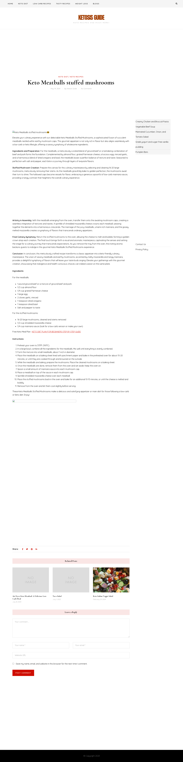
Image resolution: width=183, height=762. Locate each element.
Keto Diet (23, 4)
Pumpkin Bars (142, 152)
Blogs (96, 4)
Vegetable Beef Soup (145, 126)
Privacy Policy (142, 249)
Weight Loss (81, 4)
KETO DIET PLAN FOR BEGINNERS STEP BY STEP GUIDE (56, 331)
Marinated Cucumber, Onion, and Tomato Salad (151, 134)
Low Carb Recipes (42, 4)
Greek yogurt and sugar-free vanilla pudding (152, 144)
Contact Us (141, 244)
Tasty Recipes (63, 4)
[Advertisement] (71, 56)
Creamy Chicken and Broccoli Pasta (152, 121)
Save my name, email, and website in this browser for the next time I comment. (51, 663)
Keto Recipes (77, 77)
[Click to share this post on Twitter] (27, 549)
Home (10, 4)
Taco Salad (57, 596)
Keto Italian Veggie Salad (103, 596)
